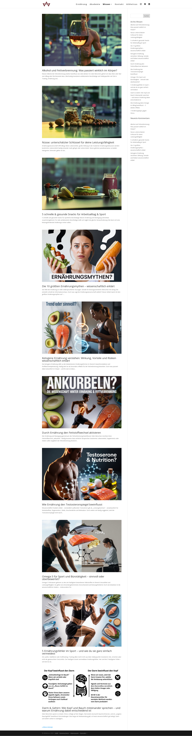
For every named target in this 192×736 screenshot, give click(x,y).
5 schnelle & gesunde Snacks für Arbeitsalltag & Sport (74, 214)
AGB (56, 733)
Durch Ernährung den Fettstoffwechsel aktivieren (71, 432)
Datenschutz (64, 733)
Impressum (74, 733)
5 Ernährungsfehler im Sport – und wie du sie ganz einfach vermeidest (77, 652)
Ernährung (81, 4)
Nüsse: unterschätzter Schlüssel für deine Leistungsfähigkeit (78, 142)
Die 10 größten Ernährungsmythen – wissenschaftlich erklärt (78, 286)
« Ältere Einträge (47, 727)
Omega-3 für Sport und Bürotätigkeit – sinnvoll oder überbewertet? (73, 578)
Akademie (95, 4)
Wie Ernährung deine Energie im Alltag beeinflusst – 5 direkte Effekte (139, 105)
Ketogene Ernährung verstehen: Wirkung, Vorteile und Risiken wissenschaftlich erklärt (79, 359)
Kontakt (119, 4)
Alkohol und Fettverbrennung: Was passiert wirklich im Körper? (79, 70)
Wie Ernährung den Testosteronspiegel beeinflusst (72, 504)
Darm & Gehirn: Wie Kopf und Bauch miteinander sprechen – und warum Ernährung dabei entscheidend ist (81, 709)
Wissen (106, 4)
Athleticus (131, 4)
